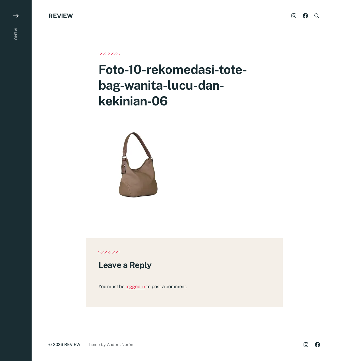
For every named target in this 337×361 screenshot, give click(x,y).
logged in (135, 286)
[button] (16, 180)
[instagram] (294, 16)
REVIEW (60, 16)
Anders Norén (120, 344)
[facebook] (305, 16)
